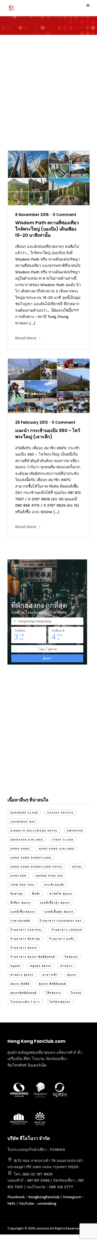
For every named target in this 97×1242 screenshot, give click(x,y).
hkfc (11, 1203)
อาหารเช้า (50, 974)
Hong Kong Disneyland (30, 857)
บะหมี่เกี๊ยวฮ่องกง (22, 911)
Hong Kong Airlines (56, 848)
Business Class (24, 812)
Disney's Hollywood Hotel (34, 830)
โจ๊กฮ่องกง (53, 992)
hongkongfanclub (43, 1197)
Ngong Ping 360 (49, 875)
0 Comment (64, 214)
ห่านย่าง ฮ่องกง (21, 974)
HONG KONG (20, 848)
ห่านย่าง (66, 965)
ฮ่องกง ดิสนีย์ (20, 983)
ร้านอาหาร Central (26, 929)
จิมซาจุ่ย (16, 893)
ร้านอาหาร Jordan (67, 929)
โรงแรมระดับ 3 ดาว (25, 1001)
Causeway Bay (23, 821)
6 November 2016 (32, 214)
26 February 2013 (31, 422)
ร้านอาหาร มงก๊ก (61, 938)
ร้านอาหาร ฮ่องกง (23, 947)
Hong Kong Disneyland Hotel (36, 866)
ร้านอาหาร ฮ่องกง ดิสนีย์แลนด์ (32, 956)
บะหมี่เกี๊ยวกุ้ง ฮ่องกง (55, 902)
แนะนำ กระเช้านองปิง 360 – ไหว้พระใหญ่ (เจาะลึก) (47, 433)
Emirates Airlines (26, 839)
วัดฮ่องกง (71, 956)
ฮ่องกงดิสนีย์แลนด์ (23, 992)
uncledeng (47, 1203)
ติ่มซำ (36, 893)
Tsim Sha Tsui (22, 884)
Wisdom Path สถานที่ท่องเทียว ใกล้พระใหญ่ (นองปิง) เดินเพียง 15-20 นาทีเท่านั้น (47, 229)
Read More (25, 338)
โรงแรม (76, 992)
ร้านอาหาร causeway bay (61, 920)
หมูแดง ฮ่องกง (40, 965)
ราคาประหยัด (20, 920)
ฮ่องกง (72, 974)
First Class (62, 839)
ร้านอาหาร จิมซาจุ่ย (25, 938)
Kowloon (18, 875)
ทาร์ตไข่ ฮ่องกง (60, 893)
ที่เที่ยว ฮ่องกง (20, 902)
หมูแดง (15, 965)
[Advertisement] (48, 91)
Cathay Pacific (60, 812)
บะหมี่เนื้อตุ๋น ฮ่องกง (59, 911)
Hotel (77, 866)
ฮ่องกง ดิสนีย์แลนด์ (52, 983)
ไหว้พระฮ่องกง (59, 1001)
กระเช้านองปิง (54, 884)
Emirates (75, 830)
